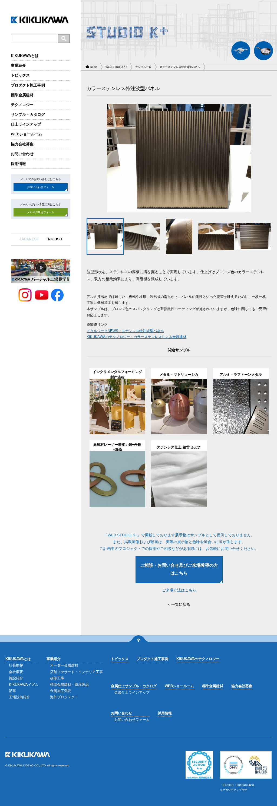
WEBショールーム (26, 134)
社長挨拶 (16, 665)
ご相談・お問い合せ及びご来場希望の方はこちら (179, 569)
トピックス (20, 75)
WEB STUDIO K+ (116, 66)
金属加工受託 (60, 691)
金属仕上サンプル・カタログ (134, 686)
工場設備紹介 (19, 697)
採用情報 (18, 163)
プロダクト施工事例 (28, 85)
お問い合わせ (22, 154)
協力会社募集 (22, 144)
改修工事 (57, 678)
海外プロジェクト (64, 697)
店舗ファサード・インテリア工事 (76, 672)
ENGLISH (53, 239)
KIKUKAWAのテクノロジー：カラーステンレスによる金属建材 (136, 337)
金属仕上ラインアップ (132, 692)
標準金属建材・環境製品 (69, 685)
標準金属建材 (22, 95)
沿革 (12, 691)
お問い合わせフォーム (40, 187)
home (93, 66)
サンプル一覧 (143, 66)
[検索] (64, 38)
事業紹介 (18, 65)
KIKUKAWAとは (25, 55)
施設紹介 (16, 678)
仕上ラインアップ (26, 124)
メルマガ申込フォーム (40, 212)
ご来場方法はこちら (179, 590)
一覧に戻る (180, 604)
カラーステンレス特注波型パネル (180, 66)
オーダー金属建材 (64, 665)
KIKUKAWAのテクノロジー (197, 659)
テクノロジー (22, 105)
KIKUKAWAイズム (23, 685)
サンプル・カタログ (28, 114)
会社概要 (16, 672)
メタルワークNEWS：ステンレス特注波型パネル (125, 331)
